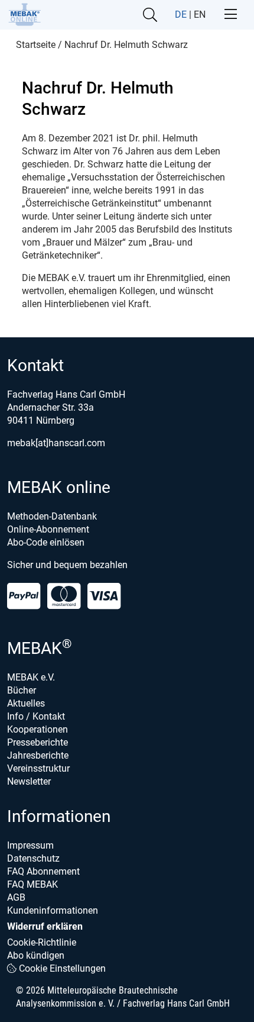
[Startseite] (24, 14)
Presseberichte (37, 742)
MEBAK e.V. (31, 677)
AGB (16, 897)
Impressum (30, 845)
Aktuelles (26, 703)
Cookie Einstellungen (61, 968)
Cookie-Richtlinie (41, 942)
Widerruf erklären (45, 926)
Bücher (21, 690)
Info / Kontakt (36, 716)
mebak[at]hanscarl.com (56, 443)
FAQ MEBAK (32, 884)
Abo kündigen (35, 955)
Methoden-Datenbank (52, 516)
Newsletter (29, 781)
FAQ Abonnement (43, 871)
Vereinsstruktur (38, 768)
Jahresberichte (38, 755)
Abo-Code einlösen (45, 542)
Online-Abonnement (48, 529)
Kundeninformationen (52, 910)
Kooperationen (37, 729)
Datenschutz (33, 858)
